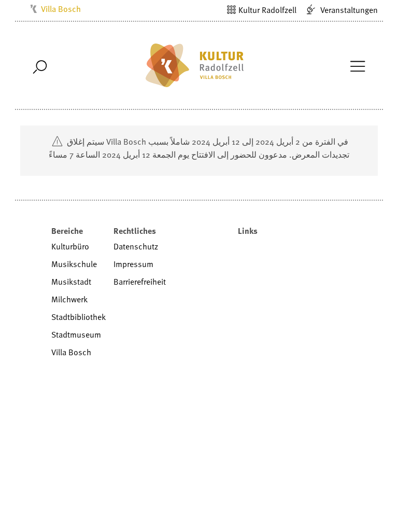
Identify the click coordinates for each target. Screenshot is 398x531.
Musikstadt (71, 281)
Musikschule (74, 264)
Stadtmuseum (76, 334)
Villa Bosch (61, 9)
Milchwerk (69, 299)
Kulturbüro (70, 246)
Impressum (133, 264)
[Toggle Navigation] (357, 65)
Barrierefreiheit (139, 281)
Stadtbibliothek (78, 317)
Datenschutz (135, 246)
